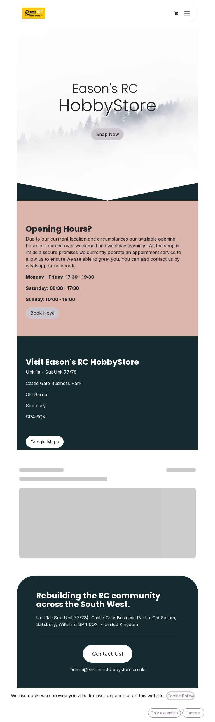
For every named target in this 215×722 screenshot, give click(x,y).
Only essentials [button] (164, 713)
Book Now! (42, 313)
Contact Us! (107, 653)
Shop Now (107, 134)
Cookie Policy (180, 695)
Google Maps (45, 442)
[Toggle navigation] (187, 13)
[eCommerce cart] (175, 13)
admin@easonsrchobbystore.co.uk (107, 669)
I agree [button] (193, 713)
